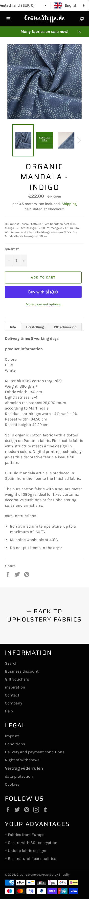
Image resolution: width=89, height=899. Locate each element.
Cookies (12, 784)
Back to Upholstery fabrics (44, 615)
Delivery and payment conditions (34, 752)
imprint (12, 736)
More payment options (43, 304)
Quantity (12, 249)
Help (9, 711)
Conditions (15, 744)
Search (11, 663)
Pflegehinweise (65, 327)
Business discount (22, 671)
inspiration (15, 687)
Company (13, 703)
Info (13, 327)
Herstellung (35, 327)
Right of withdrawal (23, 760)
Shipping (69, 204)
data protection (19, 776)
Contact (12, 695)
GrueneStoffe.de (28, 874)
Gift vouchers (17, 679)
